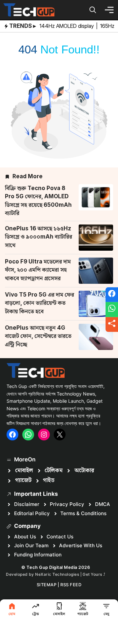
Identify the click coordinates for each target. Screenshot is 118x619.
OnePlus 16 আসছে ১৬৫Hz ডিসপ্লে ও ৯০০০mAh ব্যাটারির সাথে (38, 236)
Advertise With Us (80, 545)
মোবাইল (24, 470)
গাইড (48, 480)
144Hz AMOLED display (67, 26)
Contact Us (60, 536)
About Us (25, 536)
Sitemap (47, 584)
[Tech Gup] (28, 10)
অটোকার (84, 470)
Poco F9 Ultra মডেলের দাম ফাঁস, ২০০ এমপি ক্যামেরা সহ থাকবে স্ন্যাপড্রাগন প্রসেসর (38, 269)
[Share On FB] (112, 294)
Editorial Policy (32, 513)
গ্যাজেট (23, 480)
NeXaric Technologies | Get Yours (69, 574)
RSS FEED (70, 584)
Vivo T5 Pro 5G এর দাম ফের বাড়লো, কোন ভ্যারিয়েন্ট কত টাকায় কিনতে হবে (39, 303)
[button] (93, 10)
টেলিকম (54, 470)
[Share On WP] (112, 309)
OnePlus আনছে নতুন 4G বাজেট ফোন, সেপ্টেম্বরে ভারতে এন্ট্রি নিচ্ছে (38, 336)
